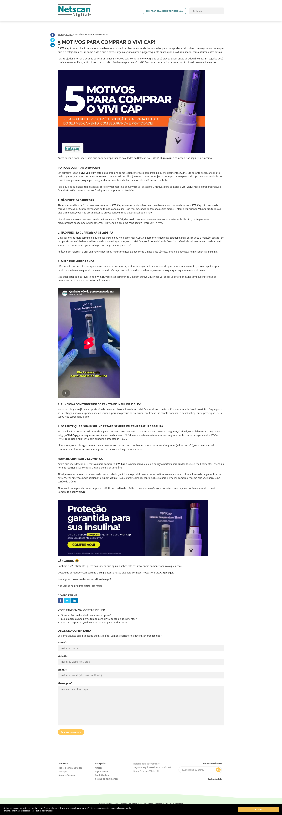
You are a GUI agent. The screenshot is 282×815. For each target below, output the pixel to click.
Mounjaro (156, 176)
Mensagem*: (65, 683)
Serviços (62, 771)
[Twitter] (52, 40)
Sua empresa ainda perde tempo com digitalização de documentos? (99, 618)
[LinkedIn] (52, 45)
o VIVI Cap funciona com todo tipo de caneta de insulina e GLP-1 (172, 409)
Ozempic (169, 176)
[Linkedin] (219, 784)
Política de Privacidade (44, 810)
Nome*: (62, 642)
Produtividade (102, 775)
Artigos (69, 34)
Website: (63, 656)
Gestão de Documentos (106, 778)
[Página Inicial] (74, 5)
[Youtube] (192, 784)
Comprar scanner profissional (164, 10)
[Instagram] (199, 784)
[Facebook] (52, 35)
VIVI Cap (64, 48)
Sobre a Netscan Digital (70, 767)
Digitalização (101, 771)
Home (61, 34)
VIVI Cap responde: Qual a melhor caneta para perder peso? (94, 622)
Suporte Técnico (66, 775)
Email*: (62, 669)
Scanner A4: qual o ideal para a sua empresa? (86, 615)
